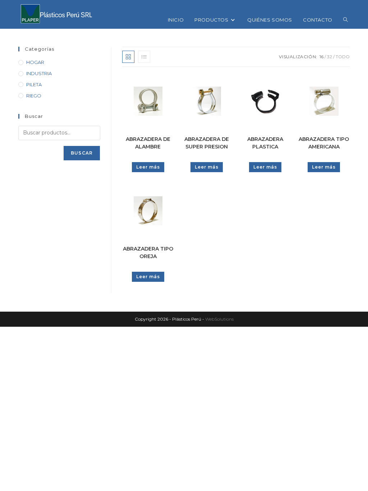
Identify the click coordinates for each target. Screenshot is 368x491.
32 (329, 56)
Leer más (148, 167)
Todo (343, 56)
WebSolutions (219, 319)
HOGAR (35, 62)
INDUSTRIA (39, 73)
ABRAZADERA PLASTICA (265, 143)
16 (321, 56)
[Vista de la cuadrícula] (128, 57)
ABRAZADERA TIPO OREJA (148, 253)
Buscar (82, 153)
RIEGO (33, 95)
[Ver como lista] (144, 57)
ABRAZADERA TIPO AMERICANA (324, 143)
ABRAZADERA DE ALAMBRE (148, 143)
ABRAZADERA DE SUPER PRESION (206, 143)
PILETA (34, 84)
